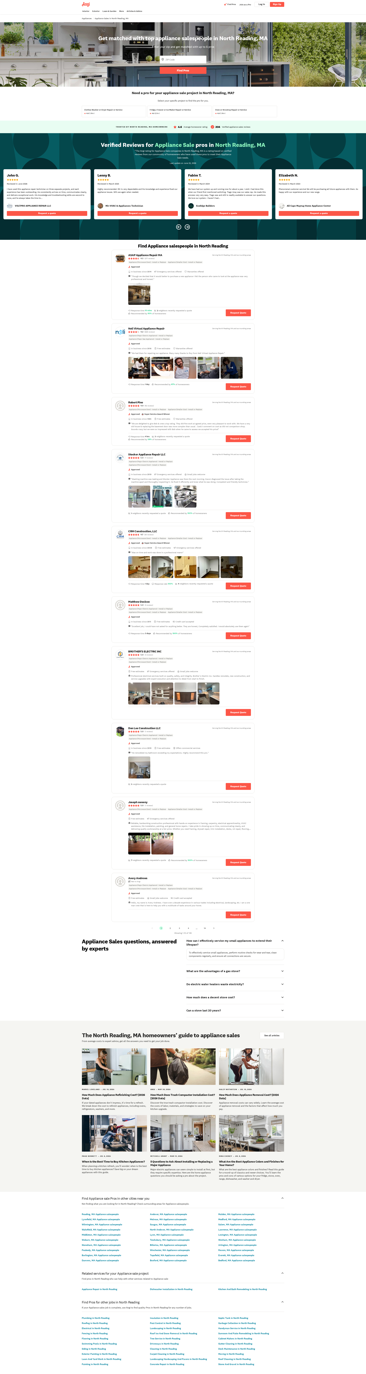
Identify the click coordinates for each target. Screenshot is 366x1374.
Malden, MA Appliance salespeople (236, 1214)
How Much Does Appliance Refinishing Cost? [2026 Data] (113, 1096)
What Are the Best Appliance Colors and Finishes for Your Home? (251, 1163)
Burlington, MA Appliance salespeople (101, 1255)
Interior (85, 11)
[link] (10, 206)
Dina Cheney (225, 1156)
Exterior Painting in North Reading (99, 1353)
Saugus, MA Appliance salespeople (168, 1224)
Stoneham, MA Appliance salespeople (101, 1245)
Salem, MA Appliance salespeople (235, 1224)
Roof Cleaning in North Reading (234, 1359)
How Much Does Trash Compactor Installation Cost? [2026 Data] (182, 1096)
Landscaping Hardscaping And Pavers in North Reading (178, 1359)
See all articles (272, 1035)
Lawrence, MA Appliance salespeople (237, 1229)
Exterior (96, 11)
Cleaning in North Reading (163, 1348)
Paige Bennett (89, 1156)
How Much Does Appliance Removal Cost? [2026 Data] (249, 1096)
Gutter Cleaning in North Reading (235, 1343)
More (121, 11)
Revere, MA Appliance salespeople (236, 1250)
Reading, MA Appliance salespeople (100, 1214)
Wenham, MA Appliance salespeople (237, 1239)
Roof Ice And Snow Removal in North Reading (173, 1333)
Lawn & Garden (109, 11)
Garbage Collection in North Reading (237, 1323)
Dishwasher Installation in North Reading (171, 1289)
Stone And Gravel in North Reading (236, 1364)
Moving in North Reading (231, 1353)
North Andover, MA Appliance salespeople (171, 1229)
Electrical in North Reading (95, 1328)
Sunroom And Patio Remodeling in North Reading (243, 1333)
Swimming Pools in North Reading (99, 1343)
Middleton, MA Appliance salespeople (101, 1234)
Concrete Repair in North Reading (167, 1364)
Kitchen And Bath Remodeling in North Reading (242, 1289)
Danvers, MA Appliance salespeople (100, 1260)
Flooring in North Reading (95, 1338)
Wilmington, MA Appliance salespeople (102, 1224)
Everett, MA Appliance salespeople (236, 1255)
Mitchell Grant (158, 1156)
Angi (152, 1089)
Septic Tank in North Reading (233, 1318)
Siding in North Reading (94, 1348)
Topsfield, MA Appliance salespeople (169, 1255)
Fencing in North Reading (95, 1333)
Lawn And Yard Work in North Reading (101, 1359)
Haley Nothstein (228, 1089)
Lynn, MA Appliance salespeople (167, 1234)
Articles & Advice (134, 11)
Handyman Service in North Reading (236, 1328)
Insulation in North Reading (164, 1318)
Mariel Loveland (91, 1089)
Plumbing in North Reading (96, 1318)
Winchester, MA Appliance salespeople (170, 1250)
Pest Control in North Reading (165, 1323)
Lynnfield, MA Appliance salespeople (101, 1219)
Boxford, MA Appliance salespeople (168, 1260)
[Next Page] (214, 928)
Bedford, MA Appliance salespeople (236, 1260)
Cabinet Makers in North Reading (235, 1338)
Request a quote (47, 213)
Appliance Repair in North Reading (99, 1289)
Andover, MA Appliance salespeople (168, 1214)
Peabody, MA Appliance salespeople (100, 1250)
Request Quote (238, 312)
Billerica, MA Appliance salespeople (168, 1245)
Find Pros (183, 70)
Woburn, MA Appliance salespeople (100, 1239)
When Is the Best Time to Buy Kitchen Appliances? (113, 1161)
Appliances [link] (87, 18)
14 (205, 928)
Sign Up (277, 4)
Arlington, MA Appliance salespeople (237, 1245)
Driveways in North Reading (164, 1343)
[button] (139, 294)
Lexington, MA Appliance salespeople (237, 1234)
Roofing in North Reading (95, 1323)
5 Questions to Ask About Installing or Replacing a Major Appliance (181, 1163)
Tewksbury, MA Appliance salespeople (170, 1239)
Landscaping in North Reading (165, 1328)
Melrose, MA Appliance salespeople (168, 1219)
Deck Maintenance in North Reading (236, 1348)
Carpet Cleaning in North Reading (167, 1353)
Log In (261, 4)
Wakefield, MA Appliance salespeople (101, 1229)
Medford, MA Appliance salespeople (236, 1219)
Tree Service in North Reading (165, 1338)
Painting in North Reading (95, 1364)
